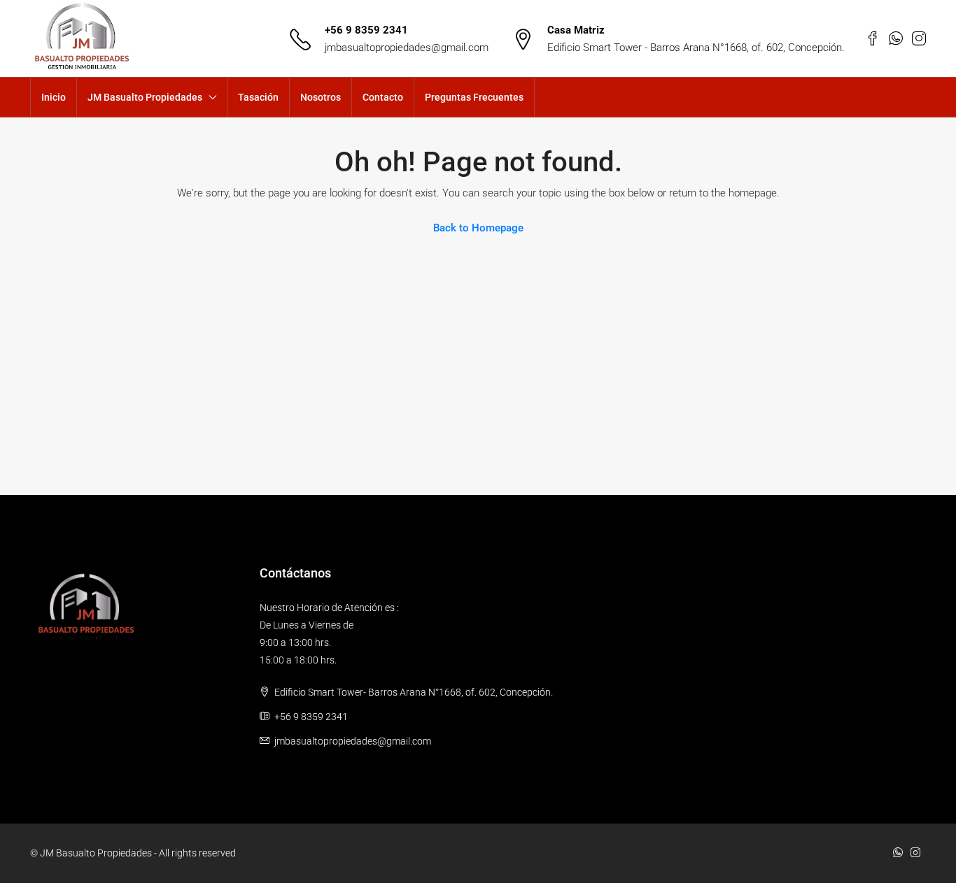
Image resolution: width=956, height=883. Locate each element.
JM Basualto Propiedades (144, 97)
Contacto (383, 97)
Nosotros (320, 97)
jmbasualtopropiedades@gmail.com (406, 47)
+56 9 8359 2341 (366, 30)
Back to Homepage (478, 228)
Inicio (53, 97)
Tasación (258, 97)
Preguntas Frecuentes (474, 97)
